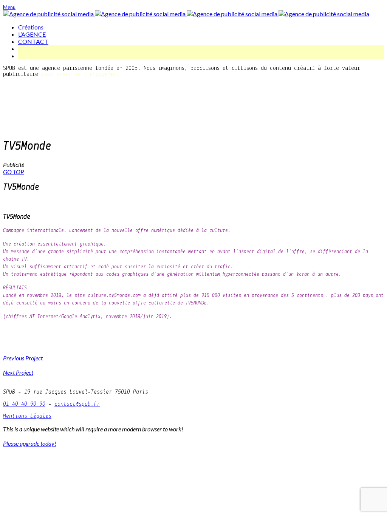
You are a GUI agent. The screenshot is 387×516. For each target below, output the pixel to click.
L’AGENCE (32, 34)
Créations (30, 27)
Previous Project (23, 358)
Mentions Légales (27, 416)
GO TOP (13, 171)
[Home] (186, 13)
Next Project (18, 372)
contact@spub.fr (77, 404)
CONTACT (33, 41)
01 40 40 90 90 (24, 404)
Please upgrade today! (29, 443)
